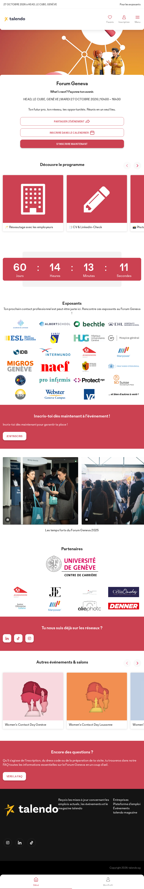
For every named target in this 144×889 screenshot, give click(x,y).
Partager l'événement (69, 121)
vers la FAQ (14, 776)
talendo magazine (125, 812)
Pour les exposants (130, 4)
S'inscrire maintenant (71, 143)
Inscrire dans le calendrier (69, 132)
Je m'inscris (14, 436)
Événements (121, 808)
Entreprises (121, 800)
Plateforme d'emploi (126, 804)
